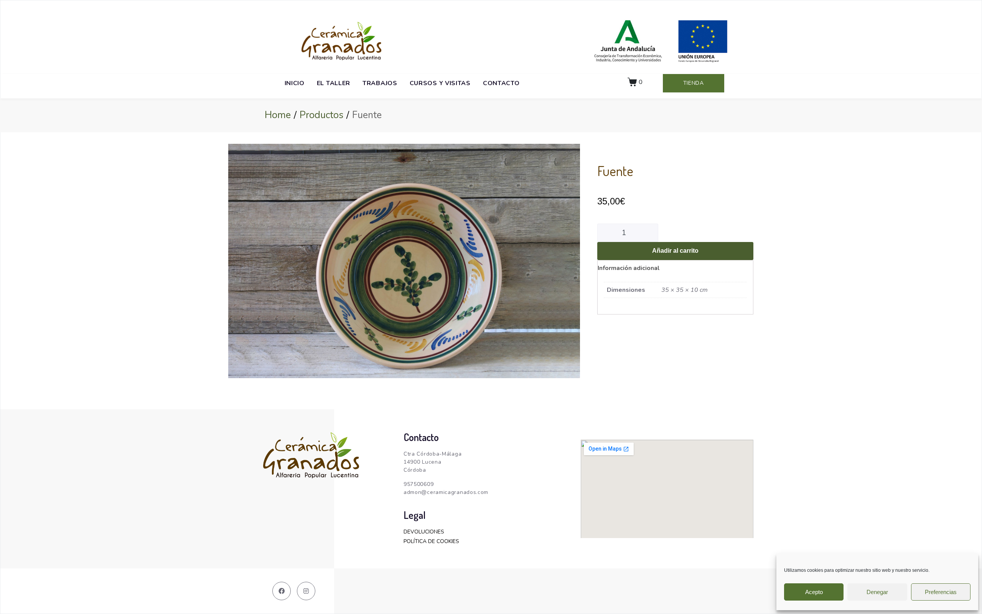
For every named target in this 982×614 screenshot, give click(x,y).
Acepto (814, 592)
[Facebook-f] (281, 591)
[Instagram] (306, 591)
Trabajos (379, 83)
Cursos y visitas (440, 83)
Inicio (295, 83)
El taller (333, 83)
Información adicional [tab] (629, 268)
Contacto (501, 83)
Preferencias (941, 592)
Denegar (877, 592)
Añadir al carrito (675, 250)
